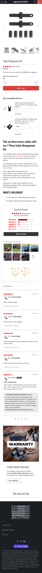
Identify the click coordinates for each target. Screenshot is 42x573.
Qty (4, 78)
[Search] (35, 2)
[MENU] (1, 2)
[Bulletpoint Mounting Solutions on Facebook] (17, 541)
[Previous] (4, 25)
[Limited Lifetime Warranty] (21, 444)
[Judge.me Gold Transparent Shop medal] (25, 271)
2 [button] (18, 419)
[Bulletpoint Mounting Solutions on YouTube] (24, 541)
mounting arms (20, 156)
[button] (7, 66)
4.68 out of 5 (26, 213)
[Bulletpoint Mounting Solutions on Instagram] (20, 541)
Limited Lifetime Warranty (18, 467)
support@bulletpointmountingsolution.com (19, 409)
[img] (8, 294)
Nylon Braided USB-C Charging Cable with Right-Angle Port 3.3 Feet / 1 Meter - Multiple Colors (26, 121)
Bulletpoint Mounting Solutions (14, 551)
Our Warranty (14, 481)
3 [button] (21, 419)
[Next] (37, 25)
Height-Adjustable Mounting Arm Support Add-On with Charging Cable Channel (26, 105)
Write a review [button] (21, 234)
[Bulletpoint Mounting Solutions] (21, 2)
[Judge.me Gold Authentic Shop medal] (15, 271)
